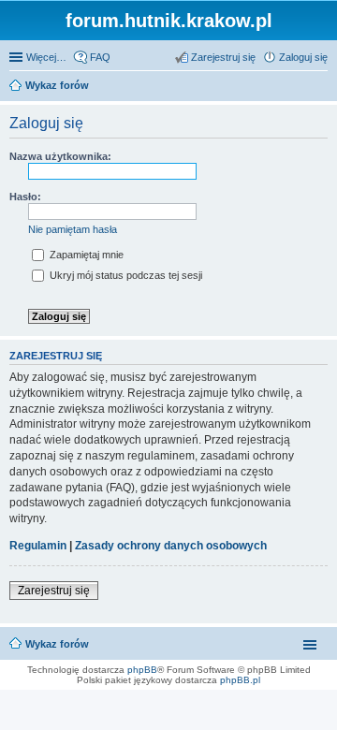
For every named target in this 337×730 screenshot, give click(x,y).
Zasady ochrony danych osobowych (171, 545)
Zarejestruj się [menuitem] (223, 57)
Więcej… (46, 57)
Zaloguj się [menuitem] (303, 57)
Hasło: (25, 196)
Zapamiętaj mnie (85, 254)
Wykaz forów (57, 644)
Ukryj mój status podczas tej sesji (124, 275)
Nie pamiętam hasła (72, 229)
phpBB (142, 669)
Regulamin (37, 545)
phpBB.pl (240, 680)
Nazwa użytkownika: (60, 156)
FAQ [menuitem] (100, 57)
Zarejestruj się (54, 590)
